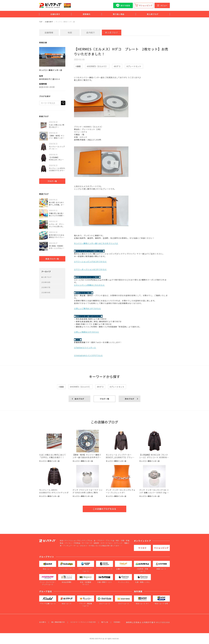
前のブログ (79, 398)
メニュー (163, 5)
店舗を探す (55, 14)
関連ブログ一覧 (52, 258)
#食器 (78, 66)
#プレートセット (134, 66)
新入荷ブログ (152, 14)
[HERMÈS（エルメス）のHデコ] (122, 162)
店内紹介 (90, 32)
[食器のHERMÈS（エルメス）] (122, 102)
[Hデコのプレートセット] (122, 211)
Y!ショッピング (146, 5)
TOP (40, 22)
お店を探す (49, 22)
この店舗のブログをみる (104, 508)
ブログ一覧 (52, 181)
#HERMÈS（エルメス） (97, 66)
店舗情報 (49, 32)
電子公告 (104, 622)
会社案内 (42, 622)
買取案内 (86, 14)
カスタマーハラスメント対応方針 (83, 622)
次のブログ (129, 398)
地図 (70, 32)
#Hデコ (117, 66)
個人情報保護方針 (58, 622)
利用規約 (117, 622)
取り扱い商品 (118, 14)
